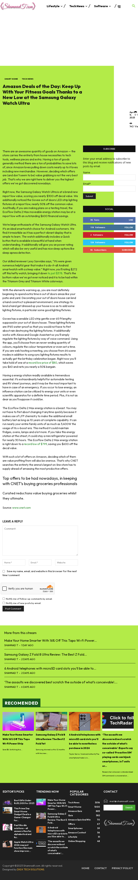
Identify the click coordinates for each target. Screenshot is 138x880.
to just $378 (55, 273)
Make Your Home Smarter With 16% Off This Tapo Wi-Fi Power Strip (18, 739)
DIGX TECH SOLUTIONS (30, 869)
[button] (133, 6)
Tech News (27, 79)
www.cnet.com (21, 507)
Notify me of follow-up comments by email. (29, 598)
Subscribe (127, 250)
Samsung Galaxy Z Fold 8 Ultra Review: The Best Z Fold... (45, 654)
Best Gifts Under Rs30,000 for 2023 (24, 802)
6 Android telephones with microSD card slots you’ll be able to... (50, 668)
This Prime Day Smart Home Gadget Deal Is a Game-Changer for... (22, 814)
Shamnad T (11, 645)
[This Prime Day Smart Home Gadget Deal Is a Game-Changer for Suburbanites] (7, 810)
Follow (129, 227)
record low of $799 (35, 444)
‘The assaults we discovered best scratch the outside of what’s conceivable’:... (61, 682)
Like (131, 219)
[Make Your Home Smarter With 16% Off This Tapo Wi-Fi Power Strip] (18, 721)
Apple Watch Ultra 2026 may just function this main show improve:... (23, 846)
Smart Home (11, 79)
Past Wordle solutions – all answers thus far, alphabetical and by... (23, 831)
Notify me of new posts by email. (23, 603)
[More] (133, 134)
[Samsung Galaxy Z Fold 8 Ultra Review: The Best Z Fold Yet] (51, 721)
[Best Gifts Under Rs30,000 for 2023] (7, 802)
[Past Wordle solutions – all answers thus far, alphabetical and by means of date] (7, 827)
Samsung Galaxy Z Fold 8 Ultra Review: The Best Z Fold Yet (50, 739)
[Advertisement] (69, 39)
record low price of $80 (42, 362)
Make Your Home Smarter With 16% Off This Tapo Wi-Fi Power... (50, 640)
